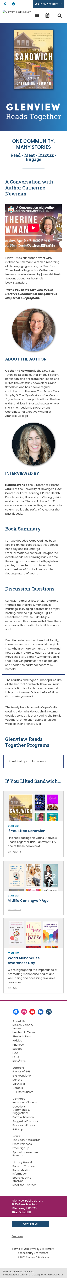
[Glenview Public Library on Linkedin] (40, 1012)
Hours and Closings (25, 1102)
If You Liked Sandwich (26, 830)
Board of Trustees (24, 1166)
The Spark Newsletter (26, 1140)
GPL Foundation (22, 1075)
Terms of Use (20, 1248)
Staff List (13, 825)
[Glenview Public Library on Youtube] (32, 1012)
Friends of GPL (21, 1071)
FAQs (16, 1057)
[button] (5, 4)
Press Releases (22, 1144)
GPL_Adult (13, 988)
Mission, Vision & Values (23, 1026)
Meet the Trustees (24, 1185)
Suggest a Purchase (25, 1121)
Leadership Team (24, 1032)
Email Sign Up (21, 1148)
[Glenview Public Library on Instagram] (24, 1012)
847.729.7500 (21, 1212)
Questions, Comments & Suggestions (21, 1110)
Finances (18, 1044)
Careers (18, 1088)
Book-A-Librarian (23, 1117)
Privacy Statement (42, 1248)
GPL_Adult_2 (14, 851)
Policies (17, 1040)
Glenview (17, 1236)
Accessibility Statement (33, 1253)
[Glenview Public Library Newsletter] (49, 1012)
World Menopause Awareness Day (24, 960)
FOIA (15, 1053)
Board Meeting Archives (22, 1179)
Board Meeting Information (22, 1172)
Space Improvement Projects (26, 1153)
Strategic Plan (22, 1036)
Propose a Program (25, 1125)
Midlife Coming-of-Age (28, 900)
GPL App (18, 1129)
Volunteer (19, 1084)
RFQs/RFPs (19, 1061)
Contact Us (30, 1223)
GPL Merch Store (23, 1092)
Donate (17, 1080)
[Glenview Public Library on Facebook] (16, 1012)
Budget (17, 1049)
